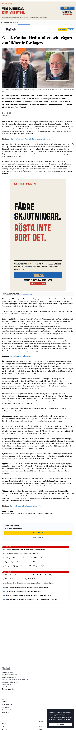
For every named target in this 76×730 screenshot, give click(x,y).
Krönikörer (41, 721)
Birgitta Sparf (5, 712)
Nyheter (4, 721)
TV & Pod (4, 724)
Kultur (40, 729)
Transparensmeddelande (24, 24)
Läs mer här (66, 719)
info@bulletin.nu (12, 677)
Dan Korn (4, 701)
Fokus (40, 726)
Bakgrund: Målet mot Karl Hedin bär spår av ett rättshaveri (30, 139)
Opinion (41, 724)
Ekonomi (4, 729)
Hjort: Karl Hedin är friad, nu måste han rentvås (26, 506)
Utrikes (4, 726)
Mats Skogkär (5, 698)
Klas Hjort (4, 699)
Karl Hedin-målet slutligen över (20, 356)
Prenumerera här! (8, 689)
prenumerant (19, 528)
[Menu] (3, 29)
